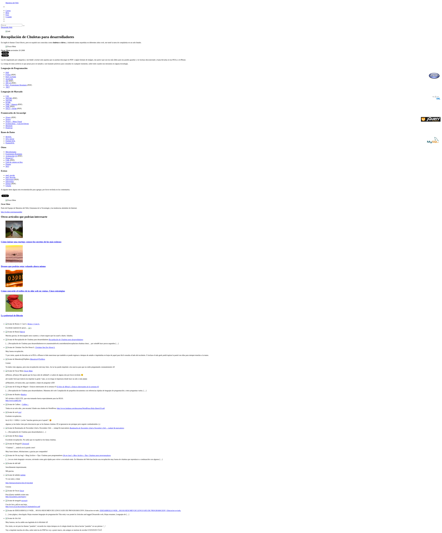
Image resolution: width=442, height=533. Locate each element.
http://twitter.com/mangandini (11, 212)
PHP (7, 73)
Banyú (22, 332)
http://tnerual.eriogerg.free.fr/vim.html (19, 483)
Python (8, 75)
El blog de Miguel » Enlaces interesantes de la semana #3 (78, 387)
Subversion (10, 179)
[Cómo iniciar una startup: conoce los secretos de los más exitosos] (14, 237)
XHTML (9, 98)
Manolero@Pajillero (37, 359)
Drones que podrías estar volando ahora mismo (23, 266)
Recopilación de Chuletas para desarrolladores (66, 340)
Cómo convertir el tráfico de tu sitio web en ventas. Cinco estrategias (33, 291)
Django (8, 164)
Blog (7, 13)
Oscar (22, 491)
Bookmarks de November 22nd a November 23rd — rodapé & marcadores (97, 428)
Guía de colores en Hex (14, 162)
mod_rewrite (10, 175)
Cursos (8, 11)
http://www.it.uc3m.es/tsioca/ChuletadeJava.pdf (23, 507)
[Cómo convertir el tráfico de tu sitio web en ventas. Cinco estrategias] (14, 286)
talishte (23, 475)
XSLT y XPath (11, 109)
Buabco (24, 394)
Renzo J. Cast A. (34, 324)
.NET (8, 87)
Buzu (21, 436)
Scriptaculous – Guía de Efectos (17, 124)
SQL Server (10, 139)
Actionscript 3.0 (11, 156)
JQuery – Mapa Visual (14, 122)
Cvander (9, 17)
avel (19, 412)
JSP (7, 81)
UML (8, 160)
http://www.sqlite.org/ (13, 400)
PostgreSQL (10, 143)
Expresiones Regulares (14, 154)
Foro (7, 15)
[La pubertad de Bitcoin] (14, 311)
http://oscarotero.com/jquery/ (16, 497)
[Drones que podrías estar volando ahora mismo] (14, 262)
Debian (8, 184)
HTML (8, 102)
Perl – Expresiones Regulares (16, 85)
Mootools (9, 126)
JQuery (8, 117)
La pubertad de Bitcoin (12, 315)
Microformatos (11, 152)
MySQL (9, 137)
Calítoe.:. (25, 404)
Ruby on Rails (11, 77)
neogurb (24, 501)
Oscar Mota (28, 371)
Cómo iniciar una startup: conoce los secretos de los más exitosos (31, 242)
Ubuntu (8, 186)
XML (8, 106)
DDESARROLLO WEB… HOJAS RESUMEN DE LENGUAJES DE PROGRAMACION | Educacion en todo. (140, 510)
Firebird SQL (10, 141)
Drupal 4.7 (9, 158)
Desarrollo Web (6, 27)
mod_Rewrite (10, 177)
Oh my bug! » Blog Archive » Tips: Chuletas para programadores (87, 455)
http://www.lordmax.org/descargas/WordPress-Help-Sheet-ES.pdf (81, 408)
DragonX (25, 444)
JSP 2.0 (8, 83)
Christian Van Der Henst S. (45, 347)
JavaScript (9, 79)
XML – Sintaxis (11, 104)
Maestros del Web (12, 3)
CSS (7, 96)
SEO (7, 166)
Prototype (9, 128)
